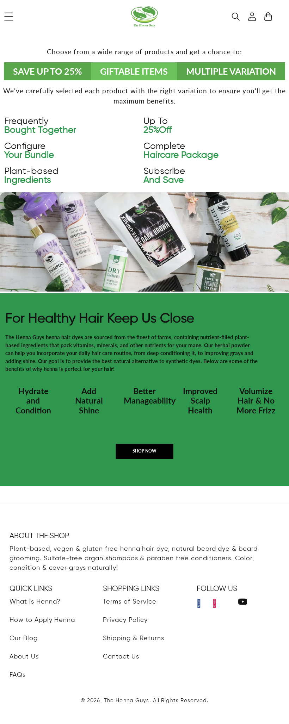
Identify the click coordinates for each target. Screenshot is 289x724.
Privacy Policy (125, 620)
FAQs (18, 675)
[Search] (236, 16)
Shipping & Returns (133, 638)
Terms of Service (129, 602)
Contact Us (121, 657)
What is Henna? (35, 602)
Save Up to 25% (47, 71)
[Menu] (8, 16)
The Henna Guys (126, 700)
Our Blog (24, 638)
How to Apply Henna (42, 620)
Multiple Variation (231, 71)
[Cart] (268, 16)
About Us (24, 657)
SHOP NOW (144, 451)
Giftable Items (134, 71)
